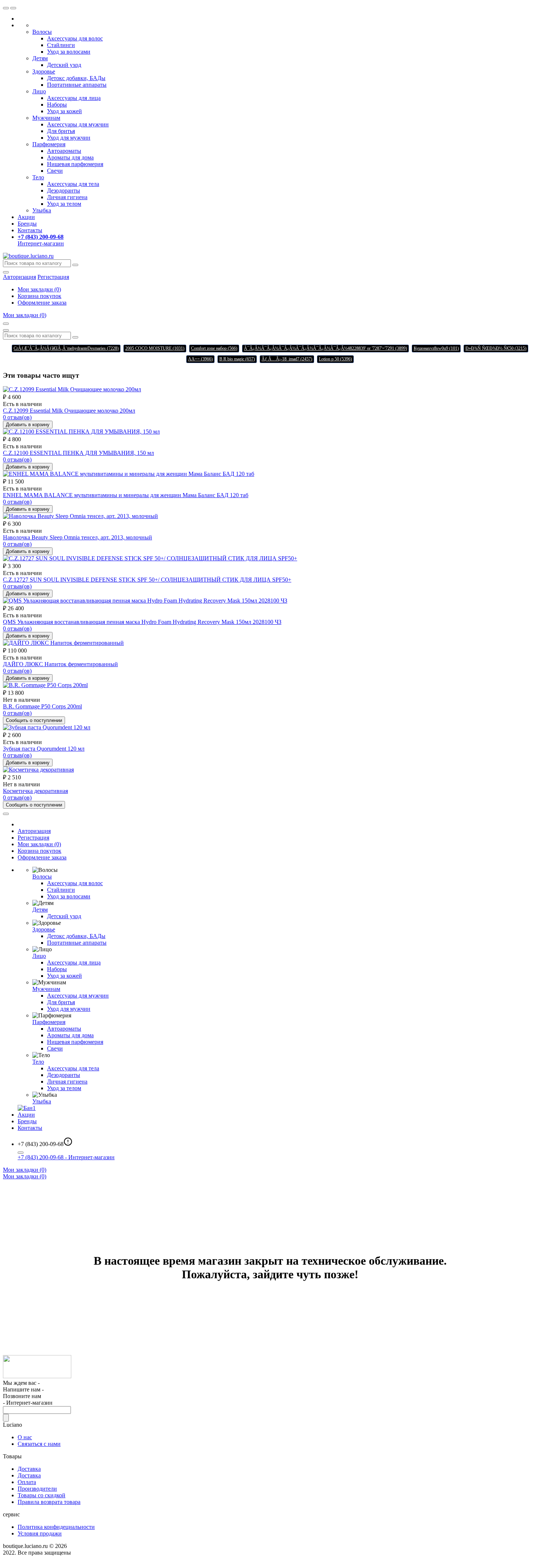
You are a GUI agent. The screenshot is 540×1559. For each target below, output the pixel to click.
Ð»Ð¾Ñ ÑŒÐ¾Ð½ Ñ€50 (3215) (495, 348)
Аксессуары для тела (73, 184)
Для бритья (61, 131)
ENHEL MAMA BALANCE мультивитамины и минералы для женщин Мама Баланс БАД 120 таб (125, 495)
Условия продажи (40, 1533)
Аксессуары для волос (75, 38)
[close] (6, 8)
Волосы (42, 32)
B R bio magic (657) (237, 359)
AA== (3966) (200, 359)
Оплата (27, 1482)
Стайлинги (61, 45)
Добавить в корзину (28, 424)
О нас (25, 1437)
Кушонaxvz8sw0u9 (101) (436, 348)
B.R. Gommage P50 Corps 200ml (42, 706)
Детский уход (64, 65)
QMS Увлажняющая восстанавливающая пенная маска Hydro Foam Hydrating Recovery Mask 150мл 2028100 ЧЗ (142, 622)
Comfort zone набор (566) (214, 348)
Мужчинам (46, 118)
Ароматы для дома (70, 157)
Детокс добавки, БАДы (76, 78)
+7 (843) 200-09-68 (66, 1157)
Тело (38, 177)
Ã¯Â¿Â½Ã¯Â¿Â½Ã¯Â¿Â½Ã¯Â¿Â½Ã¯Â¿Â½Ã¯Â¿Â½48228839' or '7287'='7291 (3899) (325, 348)
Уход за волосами (68, 52)
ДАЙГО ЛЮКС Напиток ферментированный (60, 664)
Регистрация (53, 277)
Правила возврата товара (49, 1502)
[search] (75, 265)
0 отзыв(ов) (17, 417)
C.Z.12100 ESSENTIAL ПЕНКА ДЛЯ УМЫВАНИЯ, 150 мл (78, 453)
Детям (40, 58)
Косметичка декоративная (35, 791)
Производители (37, 1489)
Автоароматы (64, 151)
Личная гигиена (67, 197)
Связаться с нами (39, 1444)
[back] (13, 8)
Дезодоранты (63, 190)
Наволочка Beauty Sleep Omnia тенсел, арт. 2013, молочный (77, 537)
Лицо (39, 91)
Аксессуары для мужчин (78, 124)
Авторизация (34, 831)
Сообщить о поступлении (34, 720)
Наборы (57, 104)
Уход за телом (64, 204)
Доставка (29, 1469)
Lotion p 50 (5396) (335, 359)
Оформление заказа (42, 302)
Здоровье (43, 71)
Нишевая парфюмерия (75, 164)
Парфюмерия (48, 144)
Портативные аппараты (77, 85)
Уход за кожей (64, 111)
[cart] (6, 324)
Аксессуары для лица (74, 98)
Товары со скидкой (41, 1495)
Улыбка (41, 210)
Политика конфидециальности (56, 1527)
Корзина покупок (39, 296)
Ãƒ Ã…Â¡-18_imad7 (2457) (287, 359)
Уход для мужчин (68, 137)
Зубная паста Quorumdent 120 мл (43, 749)
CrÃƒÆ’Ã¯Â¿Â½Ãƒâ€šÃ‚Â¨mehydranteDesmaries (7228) (66, 348)
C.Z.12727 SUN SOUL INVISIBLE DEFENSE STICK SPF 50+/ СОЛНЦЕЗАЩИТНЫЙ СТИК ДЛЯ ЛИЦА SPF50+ (147, 579)
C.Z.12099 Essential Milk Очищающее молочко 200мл (69, 410)
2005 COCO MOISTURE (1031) (154, 348)
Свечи (55, 171)
